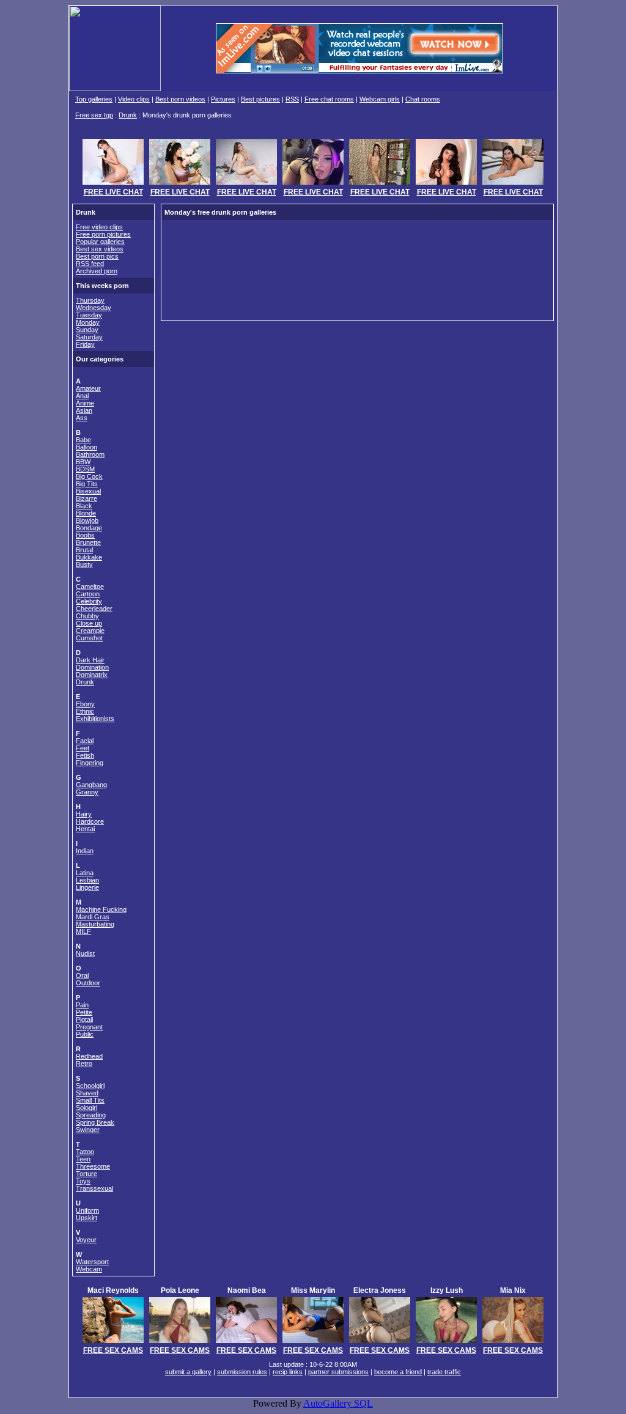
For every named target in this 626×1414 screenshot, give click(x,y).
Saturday (89, 337)
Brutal (84, 549)
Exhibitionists (95, 718)
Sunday (87, 329)
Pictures (223, 99)
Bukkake (89, 557)
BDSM (85, 469)
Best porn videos (180, 99)
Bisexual (88, 491)
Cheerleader (94, 608)
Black (84, 505)
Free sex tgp (94, 115)
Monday (88, 322)
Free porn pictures (103, 234)
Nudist (85, 953)
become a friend (398, 1371)
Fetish (85, 755)
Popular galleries (100, 241)
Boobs (85, 535)
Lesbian (87, 880)
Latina (85, 872)
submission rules (242, 1371)
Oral (82, 975)
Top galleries (93, 99)
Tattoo (85, 1151)
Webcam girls (379, 99)
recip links (288, 1371)
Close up (89, 623)
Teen (83, 1159)
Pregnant (89, 1027)
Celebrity (89, 601)
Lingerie (87, 887)
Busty (84, 564)
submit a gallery (188, 1371)
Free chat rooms (329, 99)
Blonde (86, 513)
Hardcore (90, 821)
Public (85, 1034)
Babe (83, 439)
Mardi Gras (92, 916)
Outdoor (88, 982)
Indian (85, 850)
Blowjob (87, 520)
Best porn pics (97, 256)
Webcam (89, 1269)
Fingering (89, 762)
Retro (84, 1063)
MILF (83, 931)
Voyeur (86, 1239)
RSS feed (90, 263)
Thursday (90, 300)
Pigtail (84, 1019)
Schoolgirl (90, 1085)
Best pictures (260, 99)
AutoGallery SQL (338, 1403)
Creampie (90, 630)
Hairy (84, 814)
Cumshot (89, 638)
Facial (85, 740)
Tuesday (89, 315)
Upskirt (86, 1217)
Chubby (87, 616)
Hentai (85, 828)
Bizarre (86, 498)
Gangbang (91, 784)
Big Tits (87, 483)
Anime (85, 403)
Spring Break (95, 1122)
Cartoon (88, 594)
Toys (83, 1181)
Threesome (93, 1166)
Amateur (88, 388)
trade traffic (444, 1371)
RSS (292, 99)
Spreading (91, 1115)
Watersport (92, 1261)
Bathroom (90, 454)
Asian (84, 410)
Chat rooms (422, 99)
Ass (81, 417)
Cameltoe (90, 586)
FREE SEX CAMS (113, 1350)
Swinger (88, 1129)
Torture (86, 1173)
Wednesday (93, 307)
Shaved (87, 1093)
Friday (85, 344)
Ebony (85, 704)
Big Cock (89, 476)
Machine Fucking (101, 909)
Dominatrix (92, 674)
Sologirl (86, 1107)
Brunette (88, 542)
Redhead (89, 1056)
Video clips (134, 99)
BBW (83, 461)
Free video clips (99, 227)
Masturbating (95, 924)
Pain (82, 1005)
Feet (82, 748)
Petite (84, 1012)
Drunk (128, 115)
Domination (92, 667)
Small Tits (90, 1100)
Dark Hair (90, 660)
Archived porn (96, 271)
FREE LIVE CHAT (113, 192)
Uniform (87, 1210)
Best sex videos (99, 249)
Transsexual (94, 1188)
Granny (87, 792)
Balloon (86, 447)
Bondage (89, 527)
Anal (82, 395)
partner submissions (338, 1371)
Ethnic (85, 711)
